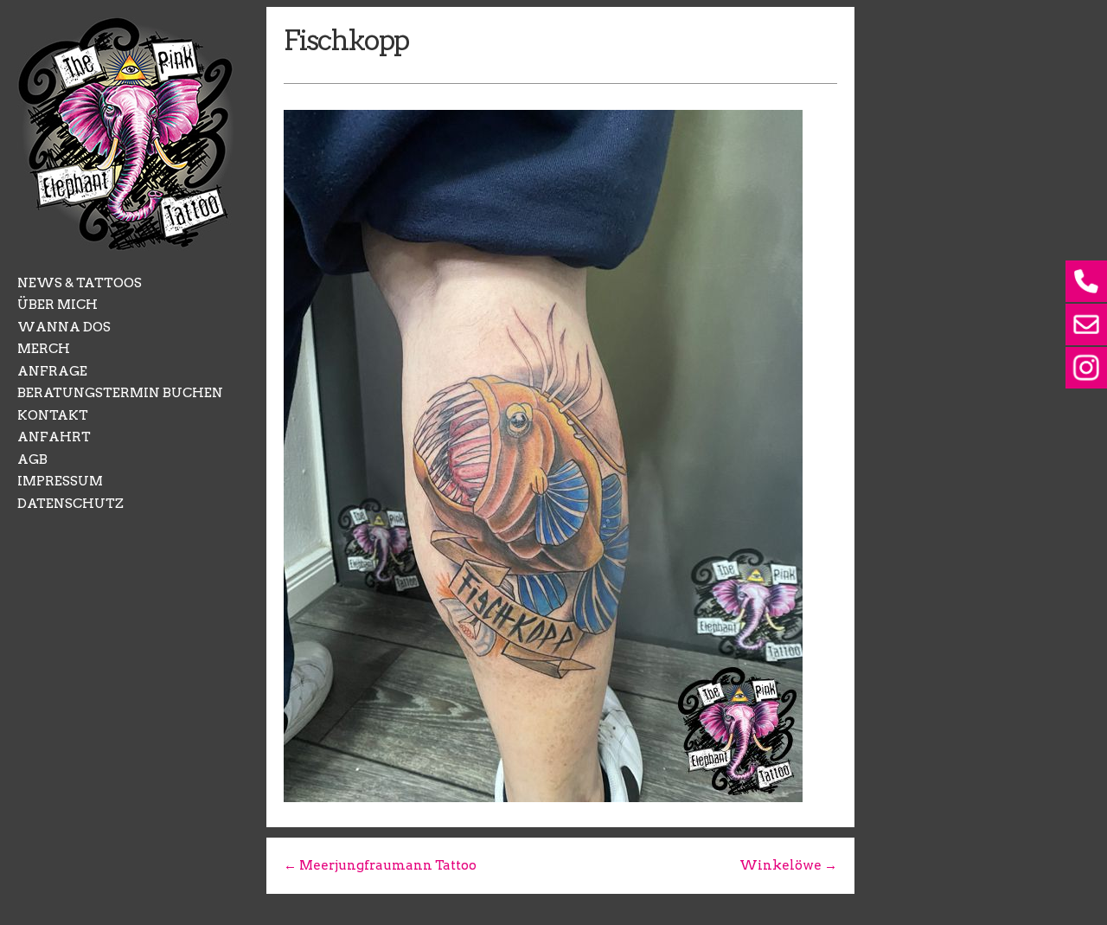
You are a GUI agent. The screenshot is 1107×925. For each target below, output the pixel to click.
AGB (32, 459)
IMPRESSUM (60, 481)
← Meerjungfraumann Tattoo (380, 865)
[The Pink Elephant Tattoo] (125, 246)
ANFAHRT (54, 437)
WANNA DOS (64, 327)
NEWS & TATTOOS (79, 283)
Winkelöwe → (788, 865)
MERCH (43, 349)
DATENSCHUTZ (70, 503)
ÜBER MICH (57, 304)
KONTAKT (52, 415)
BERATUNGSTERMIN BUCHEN (120, 393)
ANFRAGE (52, 371)
